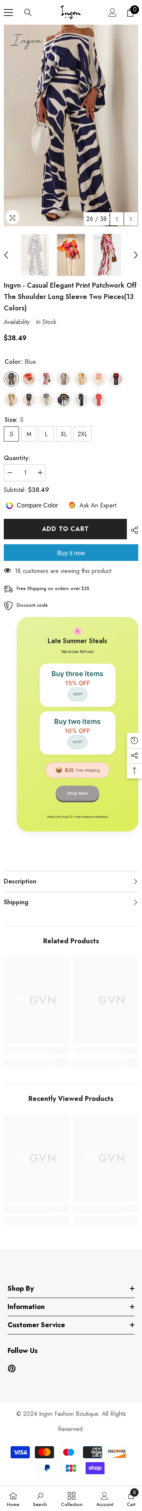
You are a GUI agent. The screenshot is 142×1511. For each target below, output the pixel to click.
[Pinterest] (12, 1368)
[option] (71, 125)
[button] (116, 218)
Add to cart (65, 529)
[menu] (8, 12)
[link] (36, 1050)
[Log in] (112, 12)
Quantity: (17, 458)
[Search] (28, 12)
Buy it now (71, 553)
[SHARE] (132, 530)
